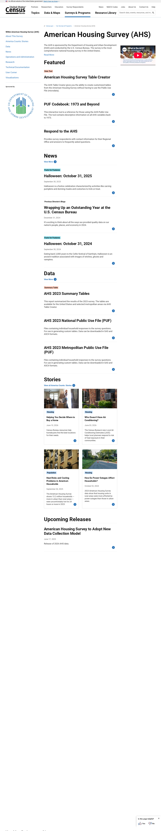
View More (48, 162)
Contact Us (143, 7)
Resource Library (105, 12)
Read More (49, 55)
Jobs (123, 7)
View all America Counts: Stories (58, 385)
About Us (132, 7)
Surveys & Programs (77, 12)
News (101, 7)
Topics (35, 12)
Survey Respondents (74, 7)
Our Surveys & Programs (64, 26)
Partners (34, 7)
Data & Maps (52, 12)
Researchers (46, 7)
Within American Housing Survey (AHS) (22, 32)
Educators (59, 7)
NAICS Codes (112, 7)
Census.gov (50, 26)
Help (153, 7)
